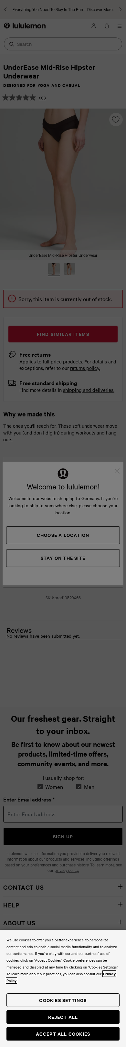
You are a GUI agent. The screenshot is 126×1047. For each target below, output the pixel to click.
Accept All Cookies (63, 1033)
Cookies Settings (63, 1000)
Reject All (63, 1016)
